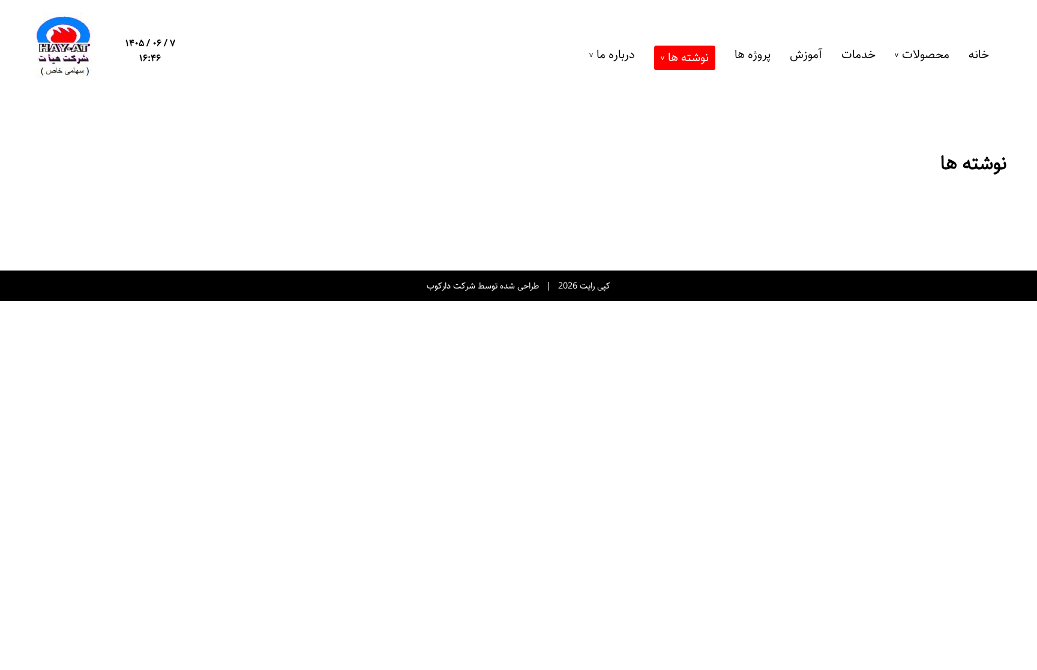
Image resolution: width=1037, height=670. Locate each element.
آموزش (806, 55)
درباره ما (616, 55)
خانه (979, 55)
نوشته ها (688, 58)
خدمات (858, 55)
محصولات (925, 55)
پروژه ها (753, 55)
